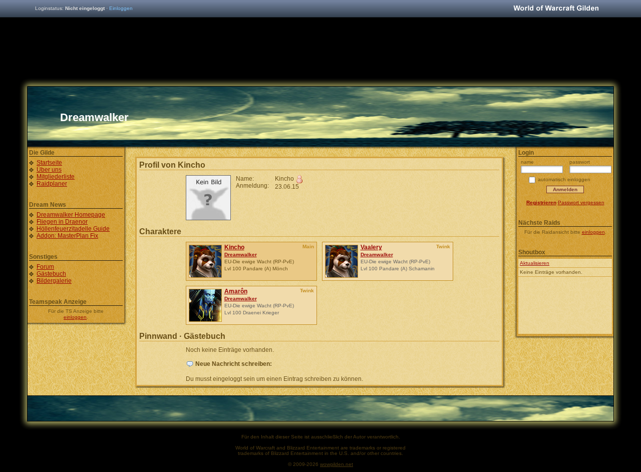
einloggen (75, 317)
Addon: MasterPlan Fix (67, 235)
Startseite (49, 162)
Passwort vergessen (581, 202)
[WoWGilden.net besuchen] (555, 9)
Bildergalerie (54, 280)
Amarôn (235, 291)
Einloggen (121, 8)
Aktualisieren (534, 263)
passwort (579, 162)
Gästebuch (51, 273)
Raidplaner (52, 183)
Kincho (234, 247)
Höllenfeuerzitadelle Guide (73, 228)
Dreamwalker (240, 254)
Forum (45, 266)
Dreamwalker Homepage (71, 214)
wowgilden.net (336, 464)
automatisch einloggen (564, 179)
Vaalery (371, 247)
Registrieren (541, 202)
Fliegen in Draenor (62, 221)
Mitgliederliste (56, 176)
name (527, 162)
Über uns (49, 169)
